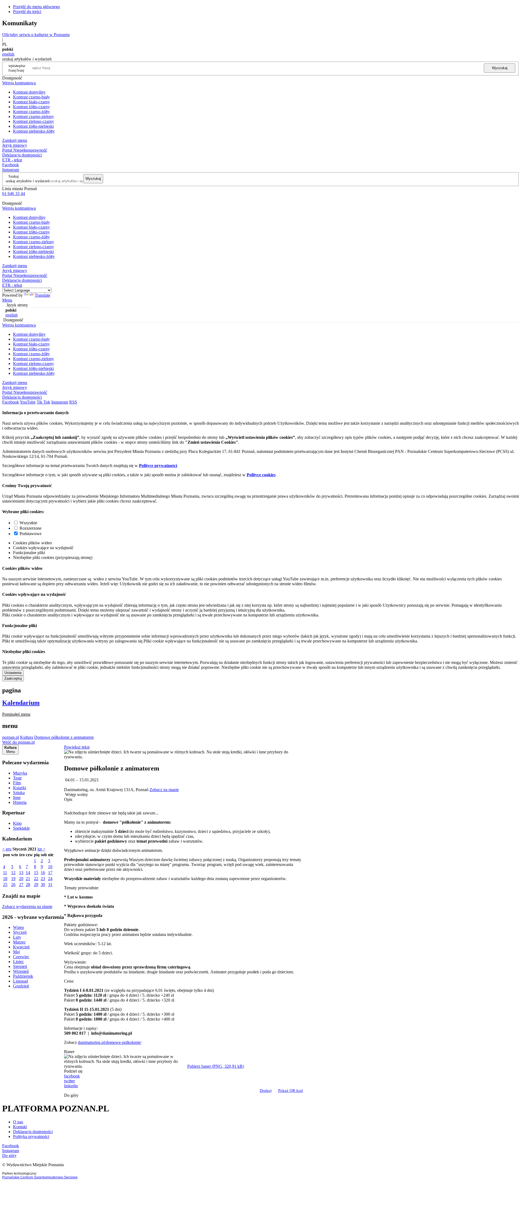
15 (36, 872)
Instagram (10, 169)
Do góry (71, 1095)
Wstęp (18, 927)
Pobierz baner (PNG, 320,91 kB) (215, 1066)
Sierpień (20, 966)
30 (43, 884)
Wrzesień (21, 971)
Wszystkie (28, 522)
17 (50, 872)
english (8, 54)
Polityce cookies (261, 474)
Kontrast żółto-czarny (31, 106)
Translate (42, 295)
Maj (16, 951)
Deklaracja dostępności (33, 1131)
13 (21, 872)
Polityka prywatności (31, 1136)
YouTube (28, 402)
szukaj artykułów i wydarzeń (28, 181)
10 (50, 866)
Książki (19, 787)
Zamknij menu (14, 140)
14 (28, 872)
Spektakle (21, 828)
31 (50, 884)
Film (17, 783)
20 (21, 878)
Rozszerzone (31, 528)
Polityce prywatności (158, 465)
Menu (7, 300)
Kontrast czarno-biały (31, 97)
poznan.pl (10, 737)
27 (21, 884)
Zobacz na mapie (164, 789)
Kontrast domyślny (29, 92)
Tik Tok (43, 402)
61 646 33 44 (13, 193)
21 (28, 878)
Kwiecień (21, 947)
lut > (41, 849)
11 (5, 872)
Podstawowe (31, 533)
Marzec (19, 942)
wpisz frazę (21, 67)
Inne (17, 797)
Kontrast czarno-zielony (33, 116)
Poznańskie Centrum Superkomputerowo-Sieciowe (40, 1177)
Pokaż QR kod (290, 1090)
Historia (20, 802)
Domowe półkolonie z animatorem (64, 737)
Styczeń (20, 932)
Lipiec (18, 961)
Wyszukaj (499, 68)
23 (43, 878)
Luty (17, 937)
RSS (73, 402)
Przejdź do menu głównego (36, 6)
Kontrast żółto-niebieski (33, 126)
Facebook (10, 164)
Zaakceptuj (13, 678)
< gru (6, 849)
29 (36, 884)
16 (43, 872)
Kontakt (20, 1126)
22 (36, 878)
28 (28, 884)
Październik (23, 976)
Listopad (20, 981)
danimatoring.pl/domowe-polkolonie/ (109, 1042)
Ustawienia (12, 673)
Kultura (26, 737)
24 (50, 878)
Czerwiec (21, 956)
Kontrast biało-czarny (31, 102)
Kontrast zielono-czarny (33, 121)
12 (13, 872)
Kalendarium (21, 702)
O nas (18, 1122)
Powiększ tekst (77, 747)
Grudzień (21, 986)
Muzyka (20, 773)
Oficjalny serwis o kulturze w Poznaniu (36, 34)
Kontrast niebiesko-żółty (34, 131)
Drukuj (266, 1090)
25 (5, 884)
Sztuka (19, 792)
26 (13, 884)
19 (13, 878)
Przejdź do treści (27, 11)
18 (5, 878)
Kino (17, 823)
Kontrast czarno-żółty (31, 111)
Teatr (17, 778)
